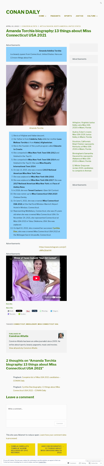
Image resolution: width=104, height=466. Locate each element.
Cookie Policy (42, 462)
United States (74, 26)
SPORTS (68, 16)
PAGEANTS (55, 16)
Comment (59, 423)
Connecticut (19, 324)
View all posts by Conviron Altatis (23, 348)
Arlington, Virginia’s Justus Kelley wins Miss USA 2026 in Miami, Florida (83, 125)
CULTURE (91, 16)
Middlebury (31, 324)
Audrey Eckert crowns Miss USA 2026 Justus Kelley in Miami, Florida (82, 134)
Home (41, 16)
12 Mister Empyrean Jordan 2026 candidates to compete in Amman (82, 168)
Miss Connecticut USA (48, 324)
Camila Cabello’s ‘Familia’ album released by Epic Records (20, 449)
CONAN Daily (23, 12)
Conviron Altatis (29, 26)
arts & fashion (46, 26)
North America (61, 26)
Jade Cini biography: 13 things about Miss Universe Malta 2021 (51, 449)
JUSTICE (79, 16)
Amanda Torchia (36, 128)
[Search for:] (101, 3)
